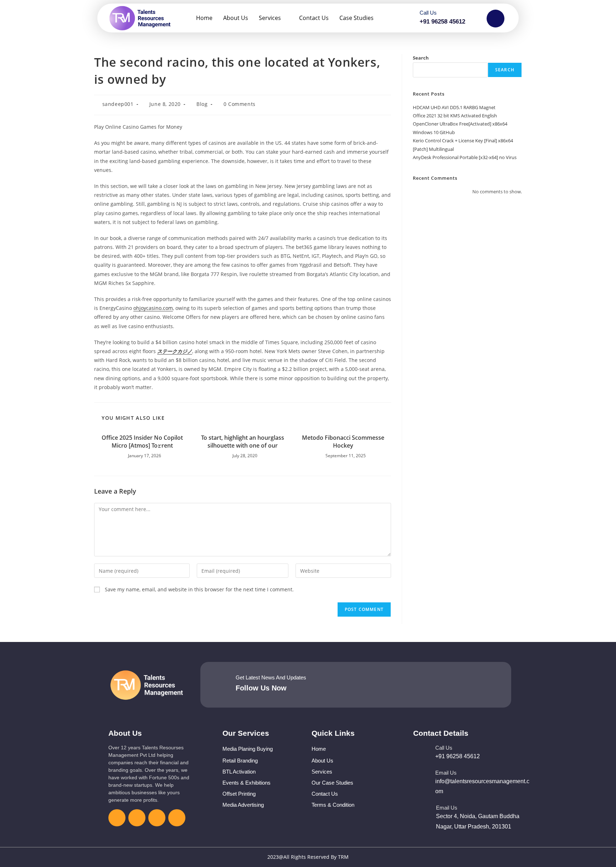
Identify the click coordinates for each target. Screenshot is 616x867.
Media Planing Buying (247, 749)
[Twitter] (136, 817)
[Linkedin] (156, 817)
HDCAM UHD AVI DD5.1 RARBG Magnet (454, 107)
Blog (201, 104)
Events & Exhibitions (246, 783)
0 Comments (240, 104)
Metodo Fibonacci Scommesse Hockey (343, 441)
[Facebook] (116, 817)
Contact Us (314, 18)
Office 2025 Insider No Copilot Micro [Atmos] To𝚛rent (142, 441)
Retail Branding (240, 761)
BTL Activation (239, 772)
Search (421, 58)
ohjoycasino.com (153, 308)
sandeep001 (118, 104)
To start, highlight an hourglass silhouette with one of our (242, 441)
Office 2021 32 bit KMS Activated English (455, 115)
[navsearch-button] (495, 18)
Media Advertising (243, 805)
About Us (235, 18)
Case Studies (356, 18)
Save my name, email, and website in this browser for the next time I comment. (199, 589)
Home (204, 18)
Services (270, 18)
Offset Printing (239, 794)
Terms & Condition (333, 805)
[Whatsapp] (176, 817)
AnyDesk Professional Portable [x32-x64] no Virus (465, 157)
